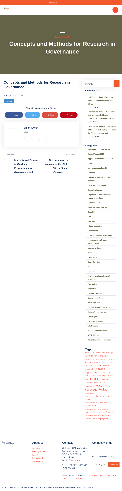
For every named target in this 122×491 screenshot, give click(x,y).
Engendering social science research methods (99, 196)
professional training (91, 402)
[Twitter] (101, 450)
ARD (91, 362)
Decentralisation (95, 190)
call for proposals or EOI (98, 168)
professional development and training (99, 397)
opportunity (89, 382)
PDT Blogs (92, 271)
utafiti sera (104, 415)
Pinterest (70, 115)
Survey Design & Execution (99, 307)
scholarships (89, 409)
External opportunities (97, 207)
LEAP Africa (109, 376)
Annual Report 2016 (96, 154)
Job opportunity (98, 376)
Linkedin (51, 115)
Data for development (97, 185)
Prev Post (10, 154)
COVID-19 (98, 365)
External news (94, 203)
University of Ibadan (104, 412)
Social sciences (90, 412)
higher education (96, 372)
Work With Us (93, 335)
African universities (96, 355)
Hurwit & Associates (94, 475)
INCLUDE (88, 376)
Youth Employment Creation (99, 340)
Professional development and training (101, 277)
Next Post (70, 154)
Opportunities (94, 262)
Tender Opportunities (97, 312)
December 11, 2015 (62, 37)
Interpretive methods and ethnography (98, 241)
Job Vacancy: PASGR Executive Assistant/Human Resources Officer (100, 100)
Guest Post (92, 212)
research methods (103, 406)
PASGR (100, 385)
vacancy (88, 419)
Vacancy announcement (97, 330)
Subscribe (114, 464)
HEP (89, 217)
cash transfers (89, 365)
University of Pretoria (92, 415)
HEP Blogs (92, 221)
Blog (90, 163)
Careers (91, 173)
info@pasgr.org (74, 460)
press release (89, 393)
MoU (90, 252)
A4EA (87, 352)
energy (87, 369)
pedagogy (91, 389)
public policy (103, 402)
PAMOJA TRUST (100, 382)
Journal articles (94, 248)
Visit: (26, 132)
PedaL (102, 389)
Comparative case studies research (99, 179)
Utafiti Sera (93, 326)
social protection (101, 409)
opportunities (104, 379)
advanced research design (104, 353)
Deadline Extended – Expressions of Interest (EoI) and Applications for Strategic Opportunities (102, 129)
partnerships (89, 386)
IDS (109, 372)
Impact (35, 455)
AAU (92, 353)
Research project (95, 293)
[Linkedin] (114, 450)
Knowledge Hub (38, 458)
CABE (96, 362)
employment (107, 365)
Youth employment (100, 419)
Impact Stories (94, 230)
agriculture (89, 359)
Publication (92, 284)
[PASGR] (6, 10)
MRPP (94, 378)
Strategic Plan (94, 302)
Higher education (95, 226)
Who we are (37, 448)
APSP (87, 362)
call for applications (107, 362)
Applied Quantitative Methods (104, 359)
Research (92, 288)
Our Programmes (39, 451)
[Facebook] (95, 450)
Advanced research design (99, 149)
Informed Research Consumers (100, 235)
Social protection (95, 298)
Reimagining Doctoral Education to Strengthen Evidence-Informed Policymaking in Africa (101, 115)
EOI (92, 369)
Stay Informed (37, 461)
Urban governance (95, 321)
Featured (100, 368)
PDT (90, 266)
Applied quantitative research (100, 159)
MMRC (87, 379)
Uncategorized (94, 316)
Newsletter (92, 257)
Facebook (15, 115)
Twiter (33, 115)
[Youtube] (108, 450)
